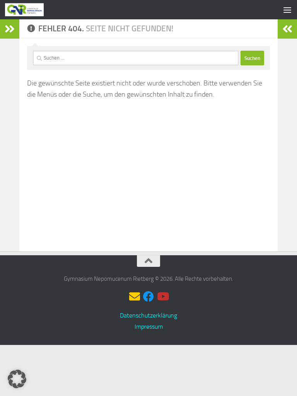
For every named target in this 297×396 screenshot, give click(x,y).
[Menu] (287, 9)
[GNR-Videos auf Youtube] (162, 296)
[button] (17, 379)
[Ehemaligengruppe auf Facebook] (148, 296)
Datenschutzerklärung (148, 315)
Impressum (149, 326)
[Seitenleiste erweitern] (9, 29)
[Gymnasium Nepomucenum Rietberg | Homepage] (31, 9)
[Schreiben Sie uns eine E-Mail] (134, 296)
